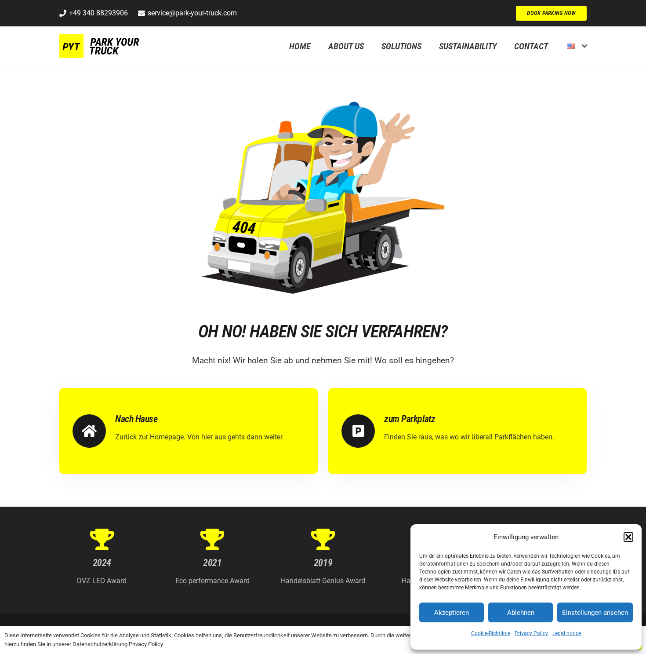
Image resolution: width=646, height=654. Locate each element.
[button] (628, 537)
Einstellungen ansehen (595, 613)
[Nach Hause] (94, 431)
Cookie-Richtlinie (490, 633)
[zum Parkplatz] (362, 431)
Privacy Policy (531, 633)
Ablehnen (520, 613)
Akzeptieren (451, 613)
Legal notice (566, 633)
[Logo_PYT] (100, 46)
